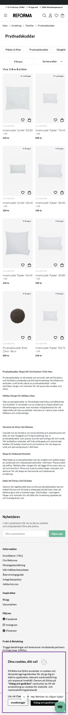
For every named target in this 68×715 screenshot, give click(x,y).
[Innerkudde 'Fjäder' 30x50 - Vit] (50, 171)
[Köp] (29, 120)
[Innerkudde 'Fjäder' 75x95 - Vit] (50, 98)
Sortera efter (50, 61)
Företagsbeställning (14, 565)
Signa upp (57, 533)
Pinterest (11, 630)
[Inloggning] (50, 15)
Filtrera (18, 61)
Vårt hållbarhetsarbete (15, 569)
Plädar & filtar (13, 49)
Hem (5, 25)
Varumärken (10, 604)
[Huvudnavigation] (5, 15)
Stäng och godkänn (44, 702)
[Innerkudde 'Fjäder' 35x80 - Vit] (50, 243)
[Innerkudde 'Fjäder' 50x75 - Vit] (50, 316)
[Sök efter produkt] (44, 15)
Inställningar (18, 702)
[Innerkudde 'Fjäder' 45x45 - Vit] (18, 243)
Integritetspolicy (12, 579)
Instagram (11, 624)
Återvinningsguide (13, 574)
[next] (62, 49)
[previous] (5, 49)
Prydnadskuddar (46, 25)
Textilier (29, 25)
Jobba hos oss (10, 584)
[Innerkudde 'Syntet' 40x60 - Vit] (18, 171)
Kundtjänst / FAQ (13, 555)
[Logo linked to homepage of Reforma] (22, 15)
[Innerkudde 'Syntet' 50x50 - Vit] (18, 98)
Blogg (6, 599)
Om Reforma (10, 560)
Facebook (11, 619)
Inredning (16, 25)
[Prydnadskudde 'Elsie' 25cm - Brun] (18, 316)
